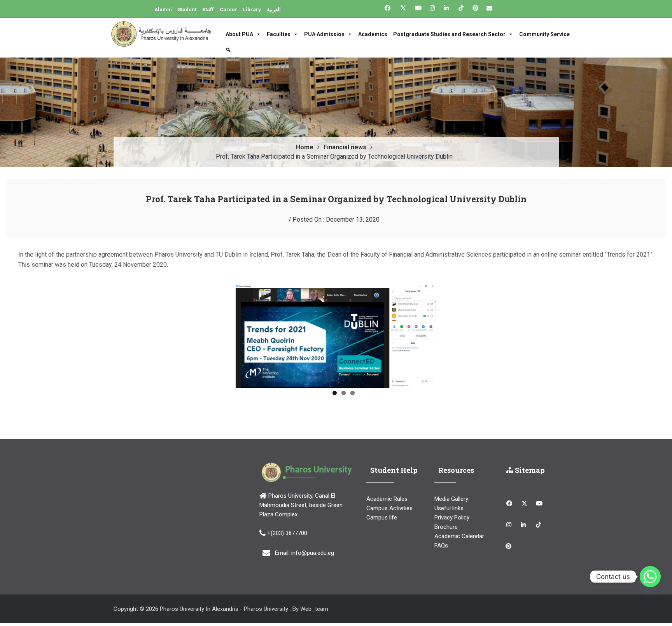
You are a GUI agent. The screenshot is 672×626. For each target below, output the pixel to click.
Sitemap (529, 472)
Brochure (446, 529)
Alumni (163, 9)
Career (228, 9)
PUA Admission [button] (324, 34)
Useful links (449, 510)
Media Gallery (451, 501)
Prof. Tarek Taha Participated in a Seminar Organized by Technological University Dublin (336, 199)
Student (187, 9)
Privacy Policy (451, 519)
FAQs (441, 547)
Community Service (544, 34)
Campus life (381, 519)
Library (252, 9)
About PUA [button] (239, 34)
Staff (208, 9)
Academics (372, 34)
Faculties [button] (278, 34)
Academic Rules (387, 501)
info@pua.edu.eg (312, 554)
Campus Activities (389, 510)
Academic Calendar (459, 538)
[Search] (229, 50)
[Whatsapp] (650, 576)
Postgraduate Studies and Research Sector (449, 34)
